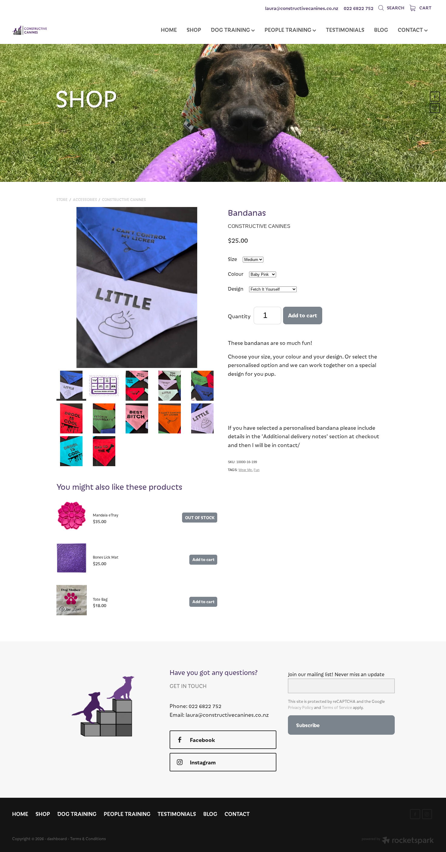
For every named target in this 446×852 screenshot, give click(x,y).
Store (62, 199)
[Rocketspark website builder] (398, 841)
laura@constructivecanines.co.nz (301, 8)
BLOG (381, 29)
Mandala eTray (105, 515)
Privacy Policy (300, 707)
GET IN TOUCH (188, 686)
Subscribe (307, 725)
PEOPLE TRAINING (289, 29)
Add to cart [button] (302, 315)
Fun (256, 470)
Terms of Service (337, 707)
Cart (424, 8)
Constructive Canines (124, 199)
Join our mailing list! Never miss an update (336, 674)
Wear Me (245, 470)
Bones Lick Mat (105, 557)
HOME (169, 29)
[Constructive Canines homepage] (54, 30)
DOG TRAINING (231, 29)
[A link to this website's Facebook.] (435, 97)
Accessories (85, 199)
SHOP (194, 29)
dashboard (57, 838)
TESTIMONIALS (345, 29)
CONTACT (411, 29)
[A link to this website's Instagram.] (435, 108)
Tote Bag (100, 599)
